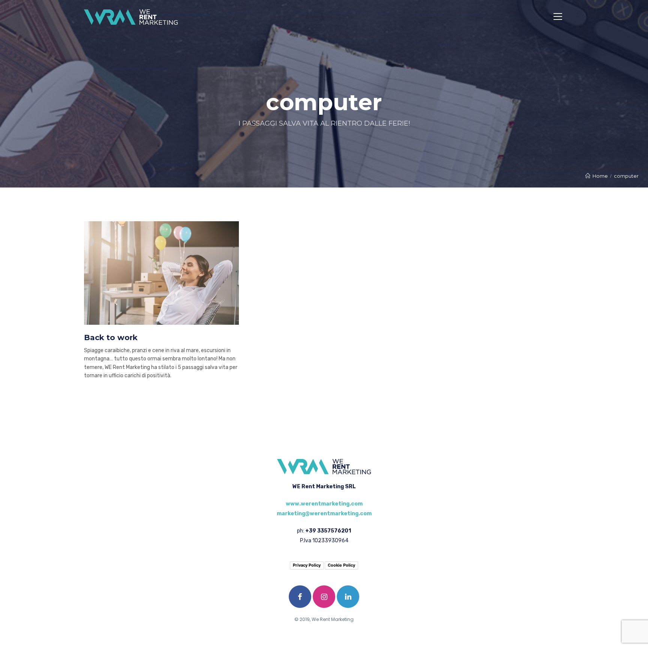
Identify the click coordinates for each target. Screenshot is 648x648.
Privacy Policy (307, 565)
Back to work (111, 337)
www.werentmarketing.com (324, 504)
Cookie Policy (341, 565)
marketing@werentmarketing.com (324, 513)
